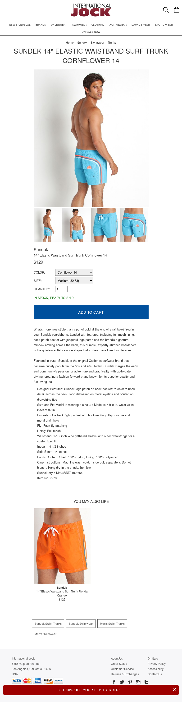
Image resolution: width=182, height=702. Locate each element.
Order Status (119, 663)
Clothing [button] (98, 24)
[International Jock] (91, 5)
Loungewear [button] (141, 24)
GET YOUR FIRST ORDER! (117, 689)
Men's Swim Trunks (112, 623)
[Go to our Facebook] (114, 683)
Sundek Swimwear (81, 623)
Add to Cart (91, 312)
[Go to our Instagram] (138, 683)
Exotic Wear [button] (164, 24)
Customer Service (122, 669)
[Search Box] (166, 10)
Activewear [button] (118, 24)
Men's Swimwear (45, 634)
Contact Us (155, 674)
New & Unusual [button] (20, 24)
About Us (117, 658)
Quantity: (42, 289)
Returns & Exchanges (125, 674)
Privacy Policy (157, 663)
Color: (39, 272)
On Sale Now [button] (91, 31)
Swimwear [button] (79, 24)
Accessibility (156, 669)
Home (70, 42)
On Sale (153, 658)
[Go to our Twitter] (122, 683)
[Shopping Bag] (176, 10)
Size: (38, 280)
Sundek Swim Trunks (48, 623)
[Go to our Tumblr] (146, 683)
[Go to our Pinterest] (130, 683)
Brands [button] (41, 24)
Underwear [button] (59, 24)
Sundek (41, 249)
